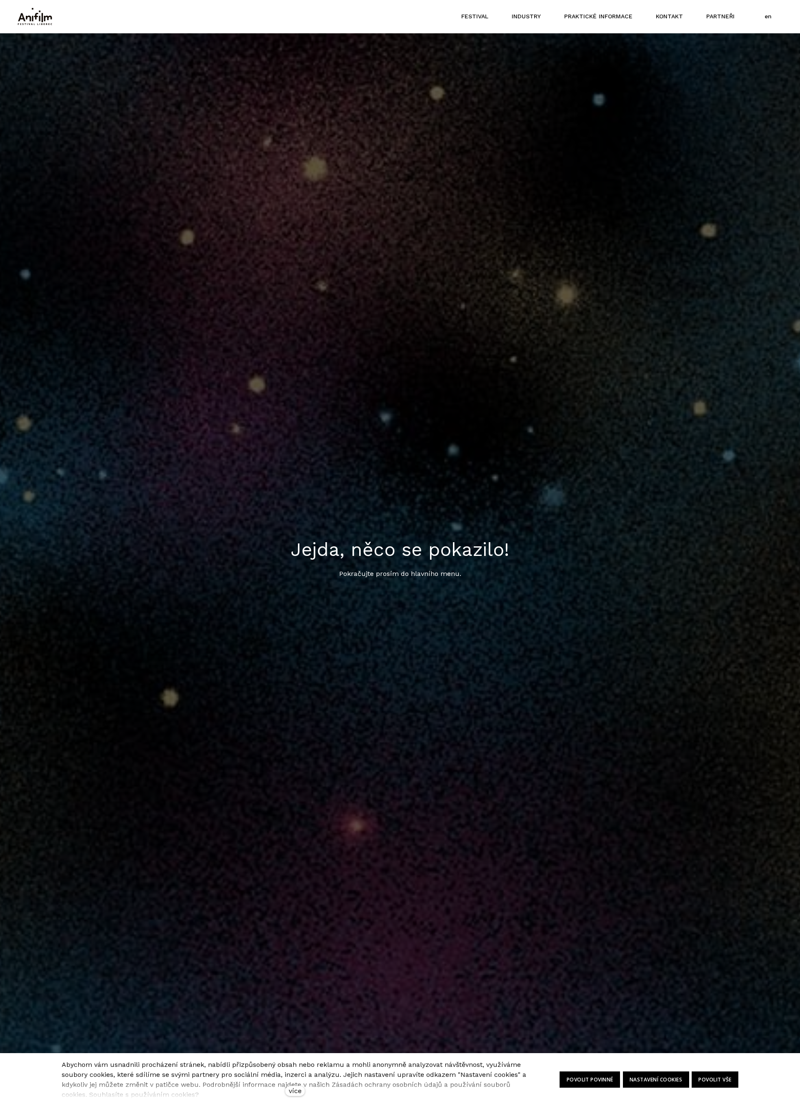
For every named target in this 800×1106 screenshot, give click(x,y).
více (295, 1091)
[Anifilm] (35, 17)
